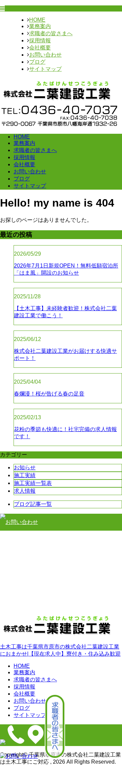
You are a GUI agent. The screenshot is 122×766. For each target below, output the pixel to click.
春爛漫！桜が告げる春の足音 (49, 394)
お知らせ (25, 467)
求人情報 (25, 491)
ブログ (37, 62)
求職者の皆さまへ (51, 33)
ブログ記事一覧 (33, 504)
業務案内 (40, 26)
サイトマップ (45, 69)
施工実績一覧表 (33, 483)
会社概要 (40, 47)
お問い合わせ (45, 55)
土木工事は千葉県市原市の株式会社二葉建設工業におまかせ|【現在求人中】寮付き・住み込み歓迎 (60, 650)
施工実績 (25, 475)
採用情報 (40, 40)
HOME (37, 20)
